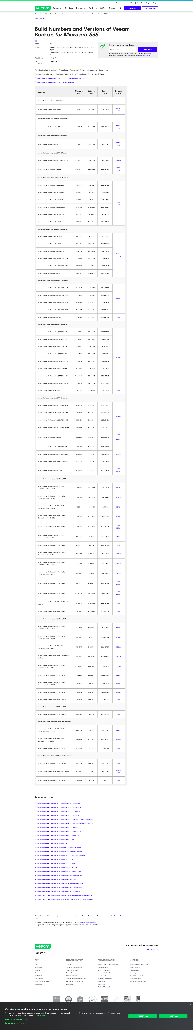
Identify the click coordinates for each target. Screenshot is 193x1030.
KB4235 (118, 507)
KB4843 (118, 125)
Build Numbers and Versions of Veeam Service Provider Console (59, 851)
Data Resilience (103, 967)
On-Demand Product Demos (138, 981)
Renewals (69, 973)
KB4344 (118, 439)
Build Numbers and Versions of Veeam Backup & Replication (58, 803)
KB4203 (118, 528)
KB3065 (118, 675)
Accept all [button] (143, 1016)
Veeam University (71, 976)
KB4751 (119, 160)
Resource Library (135, 970)
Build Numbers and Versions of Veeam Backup (59, 875)
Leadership (38, 967)
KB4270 (118, 497)
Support (148, 3)
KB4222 (118, 517)
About (36, 964)
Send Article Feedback (88, 922)
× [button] (190, 1004)
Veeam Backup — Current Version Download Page (60, 78)
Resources (81, 8)
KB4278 (118, 487)
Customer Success (72, 970)
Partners (93, 8)
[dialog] (96, 1016)
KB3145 (119, 657)
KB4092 (118, 584)
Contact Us (38, 976)
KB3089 (118, 683)
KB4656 (118, 253)
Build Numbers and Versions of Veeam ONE (52, 843)
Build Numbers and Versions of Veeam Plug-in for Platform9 (57, 827)
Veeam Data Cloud (104, 973)
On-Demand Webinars (137, 976)
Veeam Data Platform (104, 970)
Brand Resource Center (42, 981)
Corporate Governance (42, 973)
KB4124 (119, 573)
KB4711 (119, 202)
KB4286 (118, 471)
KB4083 (118, 637)
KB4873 (118, 108)
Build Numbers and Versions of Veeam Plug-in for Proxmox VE (58, 811)
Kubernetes (101, 984)
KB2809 (118, 730)
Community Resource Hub (74, 981)
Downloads (119, 3)
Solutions (69, 8)
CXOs (102, 8)
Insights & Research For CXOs (139, 964)
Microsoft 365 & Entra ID (105, 978)
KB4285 (118, 454)
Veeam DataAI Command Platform (108, 964)
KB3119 (119, 666)
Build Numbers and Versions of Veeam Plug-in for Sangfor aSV (58, 831)
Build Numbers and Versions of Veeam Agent (60, 855)
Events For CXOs (135, 967)
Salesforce (101, 981)
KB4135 (119, 563)
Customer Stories (135, 978)
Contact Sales (129, 3)
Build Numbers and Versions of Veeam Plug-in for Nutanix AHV (58, 807)
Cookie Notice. (40, 1015)
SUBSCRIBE (147, 49)
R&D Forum (69, 984)
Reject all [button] (173, 1016)
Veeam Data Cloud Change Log (76, 978)
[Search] (121, 8)
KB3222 (118, 647)
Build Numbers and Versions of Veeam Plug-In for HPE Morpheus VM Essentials (64, 823)
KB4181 (119, 545)
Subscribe (150, 949)
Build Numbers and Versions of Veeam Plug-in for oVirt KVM (57, 815)
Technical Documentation (74, 967)
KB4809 (118, 143)
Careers (37, 970)
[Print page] (36, 41)
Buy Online (140, 3)
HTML (119, 111)
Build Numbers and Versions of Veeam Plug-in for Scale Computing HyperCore (64, 819)
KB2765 (118, 740)
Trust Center (39, 984)
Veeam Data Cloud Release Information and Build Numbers (64, 896)
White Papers (134, 973)
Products (57, 8)
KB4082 (118, 594)
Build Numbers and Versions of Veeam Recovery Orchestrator (58, 847)
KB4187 (119, 536)
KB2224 (118, 770)
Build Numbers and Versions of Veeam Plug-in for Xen (55, 839)
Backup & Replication (104, 987)
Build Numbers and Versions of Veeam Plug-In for (59, 883)
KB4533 (118, 299)
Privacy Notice (145, 55)
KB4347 (118, 416)
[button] (64, 1019)
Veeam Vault (102, 976)
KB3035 (118, 692)
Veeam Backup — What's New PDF (55, 82)
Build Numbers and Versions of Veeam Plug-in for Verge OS (57, 835)
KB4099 (118, 627)
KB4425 (118, 357)
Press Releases (39, 978)
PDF (119, 317)
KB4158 (119, 553)
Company (113, 8)
